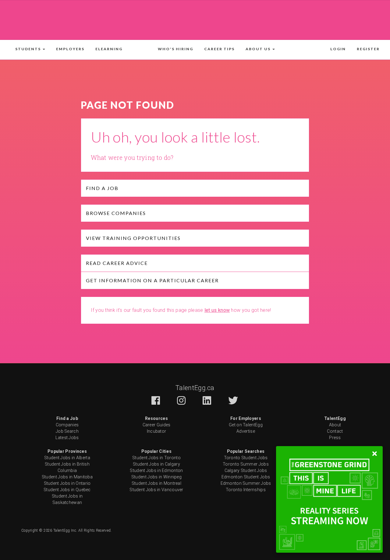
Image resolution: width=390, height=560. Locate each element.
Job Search (67, 431)
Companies (67, 424)
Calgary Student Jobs (246, 470)
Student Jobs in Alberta (67, 457)
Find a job (102, 188)
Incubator (156, 431)
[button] (30, 49)
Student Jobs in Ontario (67, 483)
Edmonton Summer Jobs (246, 483)
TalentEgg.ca (195, 388)
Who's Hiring (175, 49)
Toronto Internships (246, 489)
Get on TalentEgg (246, 424)
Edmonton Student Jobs (246, 476)
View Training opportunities (133, 238)
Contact (335, 431)
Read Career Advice (117, 263)
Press (335, 437)
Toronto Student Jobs (246, 457)
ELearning (108, 49)
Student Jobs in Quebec (67, 489)
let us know (217, 310)
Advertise (245, 431)
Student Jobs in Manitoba (67, 476)
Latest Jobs (67, 437)
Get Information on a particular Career (152, 280)
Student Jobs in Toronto (156, 457)
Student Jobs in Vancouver (156, 489)
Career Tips (219, 49)
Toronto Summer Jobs (246, 464)
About (335, 424)
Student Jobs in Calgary (156, 464)
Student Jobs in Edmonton (156, 470)
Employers (70, 49)
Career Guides (157, 424)
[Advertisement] (195, 19)
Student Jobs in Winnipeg (156, 476)
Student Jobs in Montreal (156, 483)
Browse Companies (116, 213)
